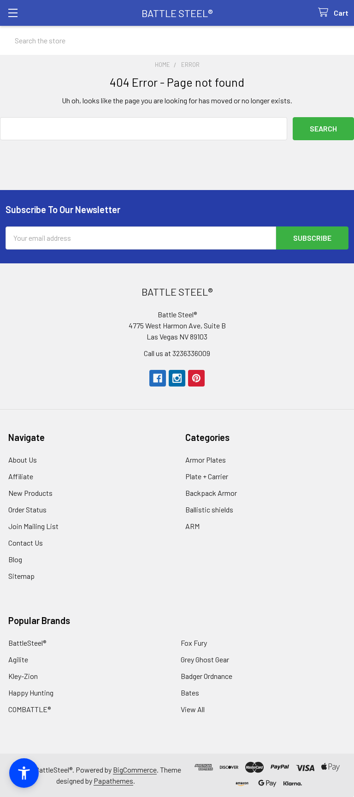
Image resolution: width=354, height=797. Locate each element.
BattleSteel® (27, 642)
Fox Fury (194, 642)
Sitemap (21, 575)
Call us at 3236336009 (177, 353)
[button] (24, 773)
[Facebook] (157, 378)
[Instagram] (177, 378)
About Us (22, 459)
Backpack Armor (211, 492)
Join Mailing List (33, 526)
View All (193, 709)
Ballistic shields (209, 509)
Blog (15, 559)
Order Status (27, 509)
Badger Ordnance (206, 676)
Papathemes (113, 780)
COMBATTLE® (29, 709)
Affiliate (20, 476)
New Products (30, 492)
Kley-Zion (23, 676)
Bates (190, 692)
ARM (192, 526)
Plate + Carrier (206, 476)
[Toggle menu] (12, 12)
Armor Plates (205, 459)
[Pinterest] (196, 378)
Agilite (18, 659)
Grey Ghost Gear (205, 659)
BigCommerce (135, 769)
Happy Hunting (30, 692)
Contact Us (25, 542)
